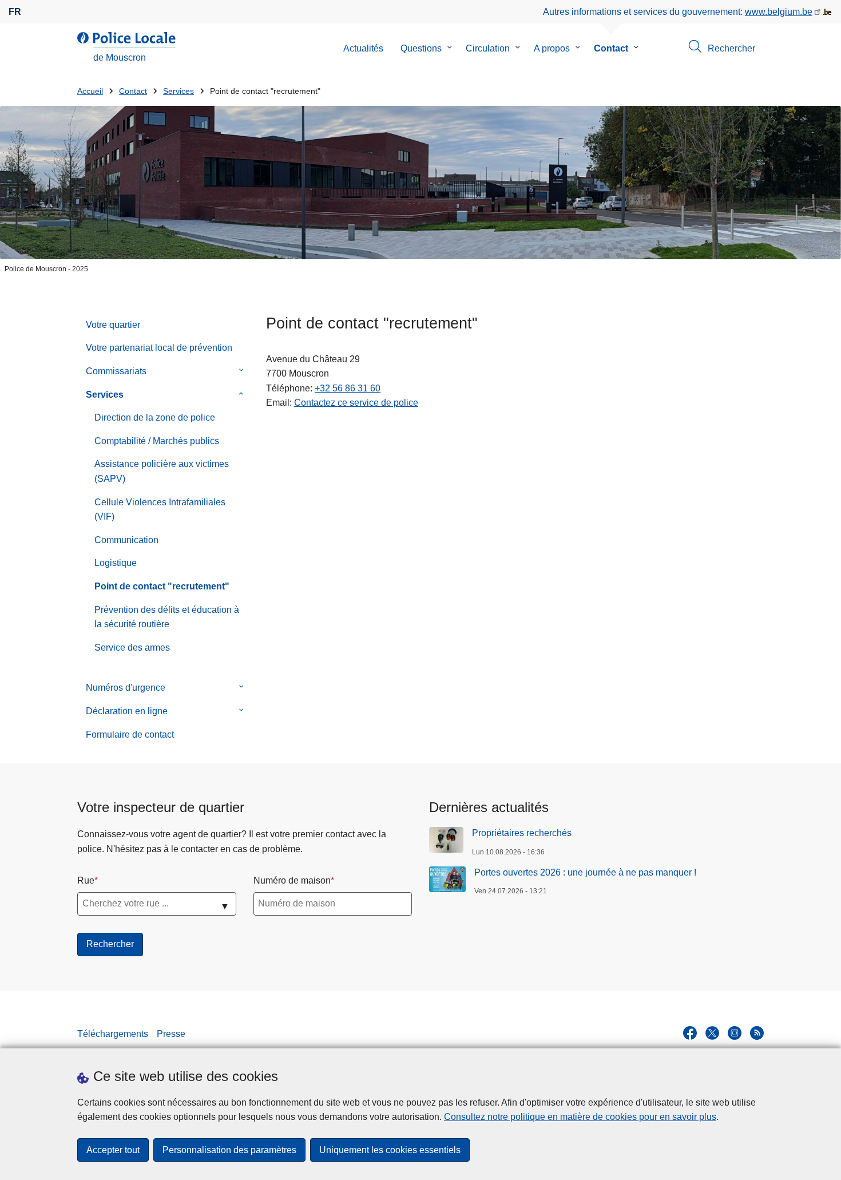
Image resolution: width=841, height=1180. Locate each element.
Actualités (363, 48)
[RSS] (757, 1033)
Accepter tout (113, 1150)
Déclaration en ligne (127, 711)
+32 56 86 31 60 (347, 388)
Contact (611, 48)
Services (178, 91)
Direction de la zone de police (154, 417)
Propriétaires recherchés (522, 833)
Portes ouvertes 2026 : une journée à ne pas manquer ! (585, 872)
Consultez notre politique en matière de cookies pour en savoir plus (580, 1117)
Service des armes (132, 647)
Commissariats (116, 371)
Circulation (488, 48)
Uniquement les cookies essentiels (390, 1150)
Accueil (90, 91)
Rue (85, 880)
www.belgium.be (778, 12)
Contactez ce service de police (356, 402)
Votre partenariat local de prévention (159, 348)
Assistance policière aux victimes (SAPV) (161, 471)
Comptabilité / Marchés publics (156, 441)
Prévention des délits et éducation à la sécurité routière (166, 617)
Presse (171, 1034)
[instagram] (734, 1033)
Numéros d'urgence (125, 687)
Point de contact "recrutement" (161, 586)
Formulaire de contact (130, 734)
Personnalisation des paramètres (229, 1150)
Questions (421, 48)
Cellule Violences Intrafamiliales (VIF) (159, 509)
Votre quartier (113, 325)
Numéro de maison (292, 880)
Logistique (115, 563)
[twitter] (712, 1033)
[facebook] (690, 1033)
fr (15, 12)
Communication (126, 540)
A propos (552, 48)
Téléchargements (112, 1034)
